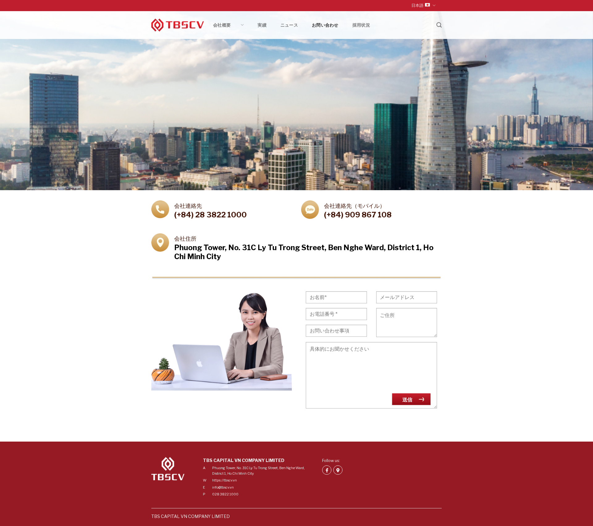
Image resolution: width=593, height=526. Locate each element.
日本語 (417, 5)
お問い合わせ (325, 25)
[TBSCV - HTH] (177, 25)
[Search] (439, 25)
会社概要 (226, 25)
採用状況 (361, 25)
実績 (262, 25)
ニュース (289, 25)
